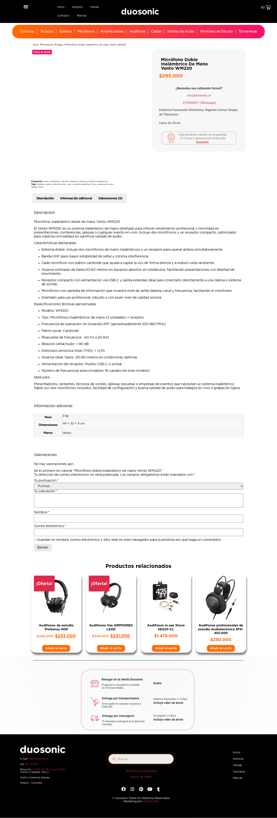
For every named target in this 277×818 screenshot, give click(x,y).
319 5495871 (32, 764)
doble (55, 184)
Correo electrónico (50, 526)
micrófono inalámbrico (81, 184)
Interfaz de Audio (180, 31)
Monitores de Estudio (216, 31)
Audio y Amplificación (51, 181)
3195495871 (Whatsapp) (199, 103)
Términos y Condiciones (141, 771)
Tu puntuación (46, 480)
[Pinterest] (141, 789)
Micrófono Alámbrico (69, 181)
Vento (40, 187)
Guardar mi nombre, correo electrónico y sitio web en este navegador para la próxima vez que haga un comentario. (129, 540)
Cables (156, 31)
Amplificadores (111, 31)
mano (69, 184)
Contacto (63, 15)
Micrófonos (85, 31)
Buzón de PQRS (141, 777)
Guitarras (27, 31)
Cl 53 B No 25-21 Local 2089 (48, 769)
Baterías (65, 31)
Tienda (94, 7)
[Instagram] (132, 789)
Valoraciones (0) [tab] (110, 198)
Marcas (81, 15)
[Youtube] (150, 789)
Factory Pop (151, 801)
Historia (77, 7)
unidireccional (102, 184)
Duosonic (62, 184)
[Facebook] (123, 789)
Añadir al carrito (56, 648)
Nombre (42, 512)
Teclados (47, 31)
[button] (25, 6)
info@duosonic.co (199, 95)
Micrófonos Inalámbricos (98, 181)
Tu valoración (46, 491)
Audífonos (137, 31)
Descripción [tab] (45, 198)
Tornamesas (248, 31)
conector (48, 184)
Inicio (60, 7)
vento (111, 184)
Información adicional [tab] (76, 198)
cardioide (40, 184)
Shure (93, 184)
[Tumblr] (158, 789)
